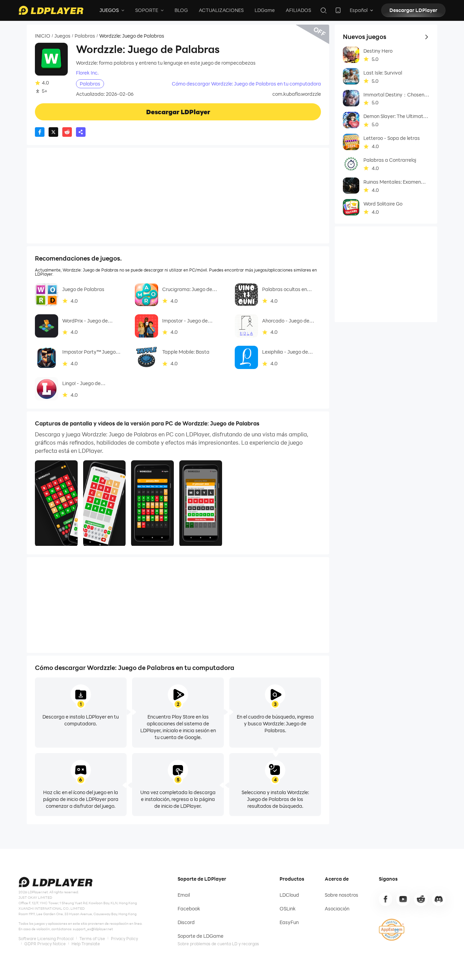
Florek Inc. (87, 73)
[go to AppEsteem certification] (392, 930)
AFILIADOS (298, 10)
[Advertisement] (178, 196)
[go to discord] (439, 899)
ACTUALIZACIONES (221, 10)
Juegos (62, 36)
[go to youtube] (403, 899)
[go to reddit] (421, 899)
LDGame (265, 10)
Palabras (85, 36)
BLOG (181, 10)
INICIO (42, 36)
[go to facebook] (385, 899)
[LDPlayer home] (50, 10)
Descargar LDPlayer (413, 10)
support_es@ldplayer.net (93, 929)
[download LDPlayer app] (338, 10)
